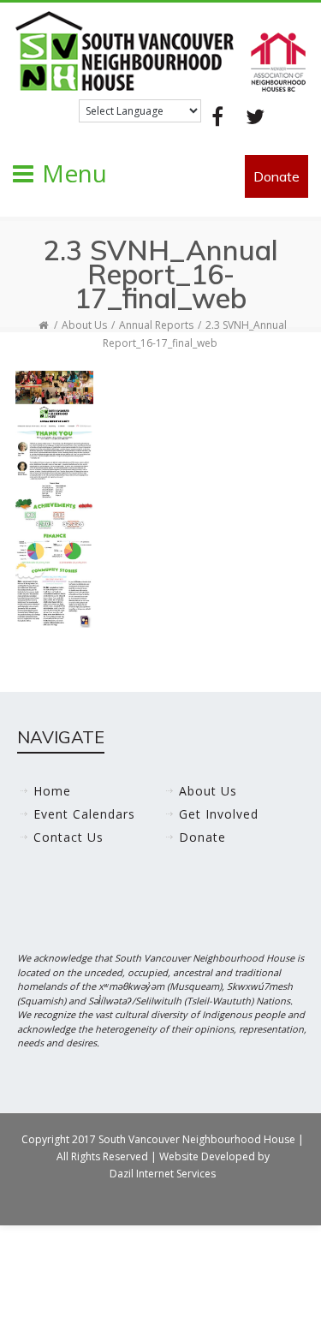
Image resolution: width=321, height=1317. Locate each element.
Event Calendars (84, 814)
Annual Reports (156, 325)
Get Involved (219, 814)
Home (52, 791)
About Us (84, 325)
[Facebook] (217, 116)
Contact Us (68, 837)
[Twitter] (255, 116)
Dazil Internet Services (163, 1173)
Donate (276, 176)
